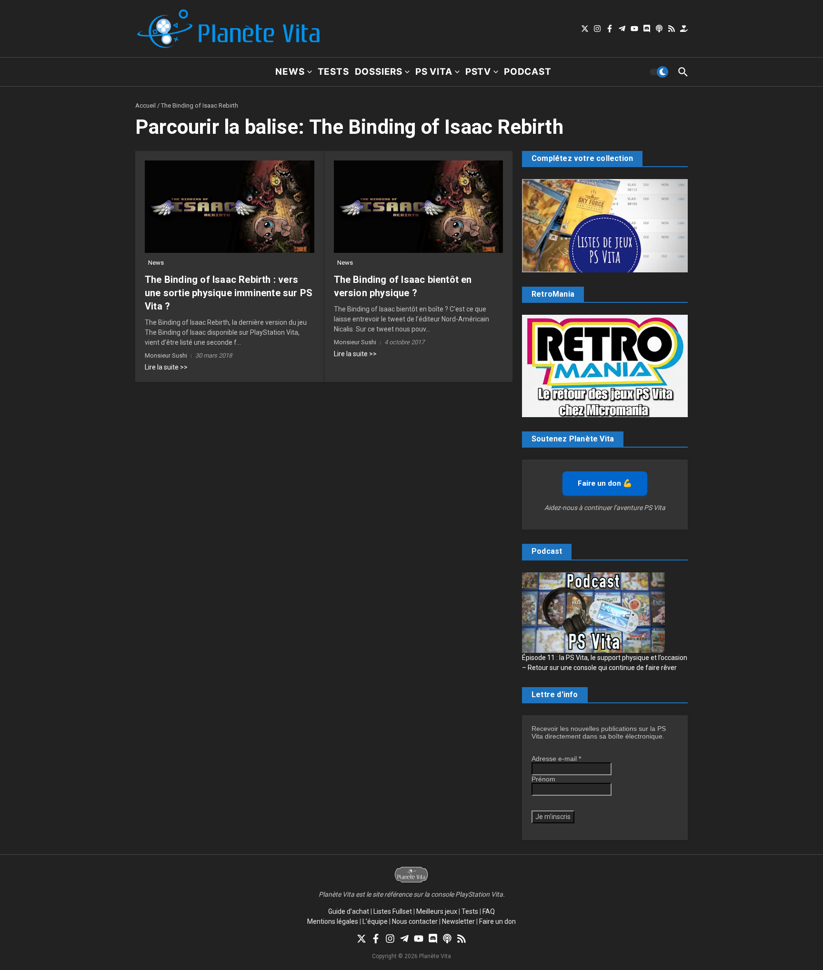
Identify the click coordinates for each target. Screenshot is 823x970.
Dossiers (378, 71)
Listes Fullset (392, 911)
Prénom (543, 779)
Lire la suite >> (166, 367)
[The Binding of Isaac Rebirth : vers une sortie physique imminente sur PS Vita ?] (229, 206)
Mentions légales (332, 921)
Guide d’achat (348, 911)
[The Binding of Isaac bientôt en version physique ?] (418, 206)
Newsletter (458, 921)
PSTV (478, 71)
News (289, 71)
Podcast (528, 71)
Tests (333, 71)
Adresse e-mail (556, 758)
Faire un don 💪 (605, 483)
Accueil (145, 105)
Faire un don (497, 921)
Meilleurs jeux (436, 911)
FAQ (488, 911)
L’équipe (375, 921)
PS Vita (433, 71)
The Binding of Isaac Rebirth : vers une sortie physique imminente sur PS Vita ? (228, 293)
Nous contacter (415, 921)
